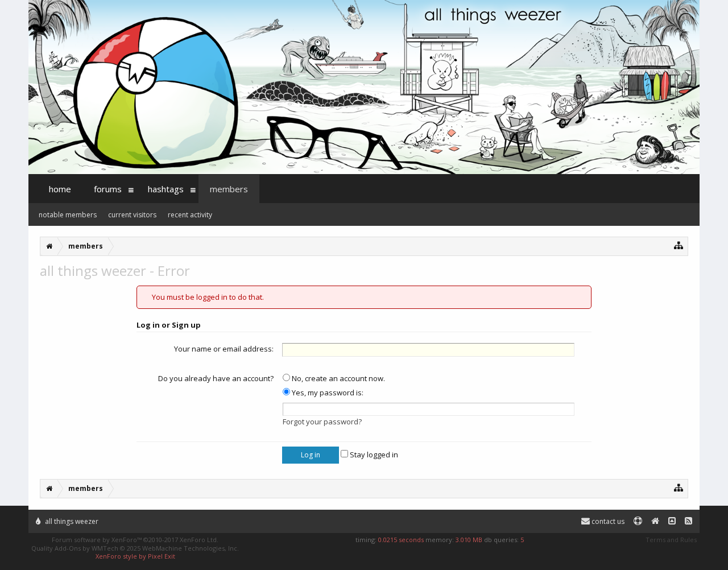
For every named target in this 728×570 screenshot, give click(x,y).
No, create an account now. (337, 378)
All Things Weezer (70, 521)
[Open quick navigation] (679, 244)
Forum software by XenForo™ (135, 539)
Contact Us (607, 521)
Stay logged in (373, 454)
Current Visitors (132, 215)
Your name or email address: (224, 349)
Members (229, 189)
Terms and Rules (671, 539)
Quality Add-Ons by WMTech (135, 548)
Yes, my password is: (326, 392)
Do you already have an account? (216, 378)
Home (60, 189)
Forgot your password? (322, 421)
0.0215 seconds (401, 539)
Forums (108, 189)
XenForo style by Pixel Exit (135, 556)
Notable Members (68, 215)
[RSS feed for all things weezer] (688, 521)
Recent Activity (190, 215)
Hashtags (166, 189)
